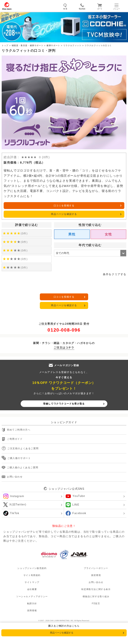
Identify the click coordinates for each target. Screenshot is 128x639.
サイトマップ (32, 582)
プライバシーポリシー (96, 568)
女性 (108, 234)
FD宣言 (96, 603)
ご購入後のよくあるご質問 (22, 467)
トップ (5, 45)
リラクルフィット (72, 45)
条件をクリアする (114, 274)
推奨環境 (96, 575)
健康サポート (53, 45)
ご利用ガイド (15, 439)
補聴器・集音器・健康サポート (27, 45)
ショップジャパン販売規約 (31, 568)
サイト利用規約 (32, 575)
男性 (72, 234)
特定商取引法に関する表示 (95, 589)
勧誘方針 (32, 603)
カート (99, 9)
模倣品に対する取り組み (96, 596)
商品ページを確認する (64, 214)
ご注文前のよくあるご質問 (22, 448)
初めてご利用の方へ (18, 430)
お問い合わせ (15, 476)
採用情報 (32, 610)
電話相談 (82, 9)
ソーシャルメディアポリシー (32, 596)
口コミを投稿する (64, 205)
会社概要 (32, 589)
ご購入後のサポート (19, 458)
